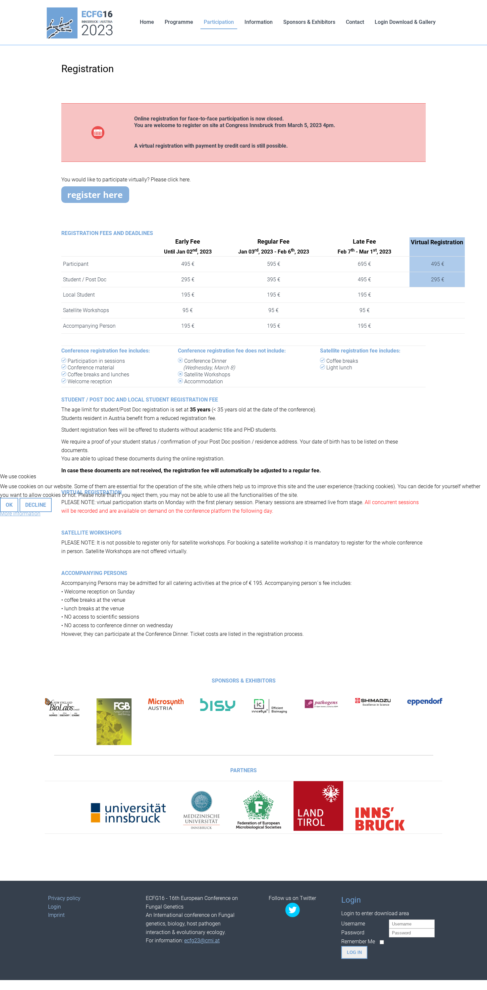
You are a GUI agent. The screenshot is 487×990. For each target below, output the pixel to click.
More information (20, 513)
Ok (9, 505)
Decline (35, 505)
